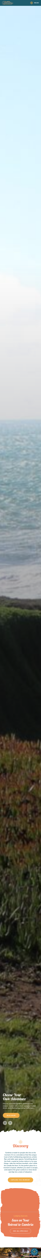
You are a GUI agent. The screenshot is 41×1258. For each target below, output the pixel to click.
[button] (5, 1123)
